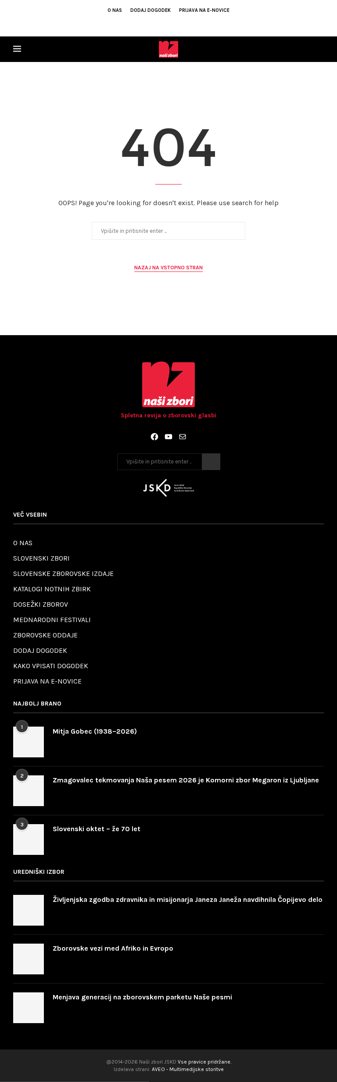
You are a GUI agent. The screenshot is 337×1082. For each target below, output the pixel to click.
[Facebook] (151, 22)
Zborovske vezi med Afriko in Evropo (113, 948)
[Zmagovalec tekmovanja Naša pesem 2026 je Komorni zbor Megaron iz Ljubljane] (28, 790)
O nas (115, 10)
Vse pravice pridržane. (204, 1062)
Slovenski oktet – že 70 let (96, 829)
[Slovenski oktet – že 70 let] (28, 839)
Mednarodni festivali (52, 619)
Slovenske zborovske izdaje (63, 573)
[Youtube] (163, 22)
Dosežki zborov (40, 604)
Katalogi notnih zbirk (52, 589)
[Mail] (182, 436)
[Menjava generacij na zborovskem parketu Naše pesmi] (28, 1007)
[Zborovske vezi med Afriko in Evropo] (28, 959)
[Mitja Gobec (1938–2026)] (28, 742)
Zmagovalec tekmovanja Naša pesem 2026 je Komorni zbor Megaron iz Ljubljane (186, 780)
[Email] (174, 22)
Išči (211, 461)
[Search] (319, 49)
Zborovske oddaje (45, 635)
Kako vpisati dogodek (50, 666)
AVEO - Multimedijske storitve (188, 1069)
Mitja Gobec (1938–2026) (95, 731)
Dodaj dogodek (150, 10)
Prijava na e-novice (204, 10)
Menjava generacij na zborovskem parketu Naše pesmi (142, 997)
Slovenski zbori (41, 558)
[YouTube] (168, 436)
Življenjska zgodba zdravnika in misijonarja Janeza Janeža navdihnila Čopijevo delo (188, 899)
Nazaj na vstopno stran (168, 267)
